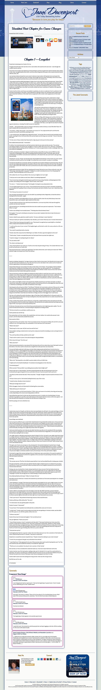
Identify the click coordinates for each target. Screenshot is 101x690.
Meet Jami (24, 2)
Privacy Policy (67, 682)
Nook (47, 40)
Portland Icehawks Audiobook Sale (82, 42)
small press (78, 84)
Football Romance (87, 73)
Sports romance (74, 85)
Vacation (71, 86)
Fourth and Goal (74, 74)
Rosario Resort (88, 81)
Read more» (30, 664)
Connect (84, 2)
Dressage (82, 70)
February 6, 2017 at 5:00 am (20, 623)
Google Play (51, 40)
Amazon (38, 40)
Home (12, 2)
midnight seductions (75, 78)
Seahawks (81, 82)
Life (83, 76)
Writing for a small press (85, 88)
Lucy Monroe (86, 76)
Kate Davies (79, 76)
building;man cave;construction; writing (77, 67)
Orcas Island (87, 78)
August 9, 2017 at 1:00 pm (19, 634)
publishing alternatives (87, 79)
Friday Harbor (81, 74)
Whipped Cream (77, 86)
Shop (48, 2)
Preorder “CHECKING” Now (80, 47)
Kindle (42, 40)
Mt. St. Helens (81, 78)
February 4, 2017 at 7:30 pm (20, 592)
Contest (86, 67)
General (86, 74)
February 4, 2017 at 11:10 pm (20, 603)
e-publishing (86, 70)
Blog (60, 2)
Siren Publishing (73, 84)
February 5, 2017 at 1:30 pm (20, 613)
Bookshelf (36, 2)
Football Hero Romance (77, 73)
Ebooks (90, 70)
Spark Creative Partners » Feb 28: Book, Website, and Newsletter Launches (32, 632)
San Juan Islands (74, 82)
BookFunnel (49, 44)
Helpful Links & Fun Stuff (55, 682)
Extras (72, 2)
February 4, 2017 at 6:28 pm (20, 580)
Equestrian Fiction (75, 71)
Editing (70, 71)
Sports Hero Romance (85, 84)
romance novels (81, 81)
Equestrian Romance (84, 71)
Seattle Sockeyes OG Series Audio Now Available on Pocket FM (80, 40)
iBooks (55, 40)
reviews (76, 81)
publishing (81, 79)
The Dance (80, 85)
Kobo (60, 40)
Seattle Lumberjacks (87, 82)
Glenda (17, 579)
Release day (71, 81)
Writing (77, 88)
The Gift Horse (86, 85)
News (45, 682)
